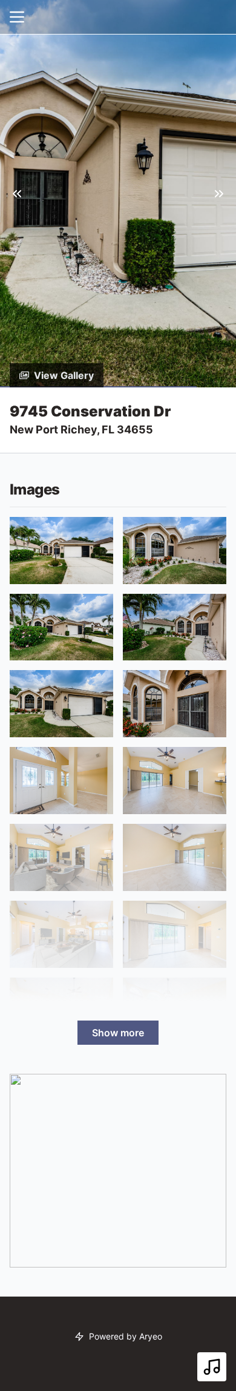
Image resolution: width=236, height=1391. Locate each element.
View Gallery (64, 375)
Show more (118, 1033)
